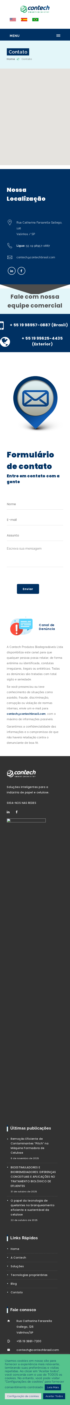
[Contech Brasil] (35, 8)
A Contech (18, 1258)
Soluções (17, 1266)
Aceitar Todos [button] (54, 1396)
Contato (17, 1292)
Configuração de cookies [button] (23, 1396)
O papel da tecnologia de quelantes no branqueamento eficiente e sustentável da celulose (32, 1207)
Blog (14, 1284)
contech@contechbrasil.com (36, 257)
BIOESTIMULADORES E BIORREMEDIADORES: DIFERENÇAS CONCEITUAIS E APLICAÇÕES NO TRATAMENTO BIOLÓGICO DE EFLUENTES (33, 1176)
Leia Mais (53, 1387)
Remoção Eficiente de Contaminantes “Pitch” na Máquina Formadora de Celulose (29, 1146)
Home (11, 59)
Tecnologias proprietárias (29, 1275)
